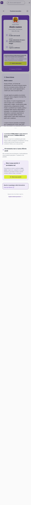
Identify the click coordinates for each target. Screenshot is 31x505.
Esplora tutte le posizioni (15, 196)
